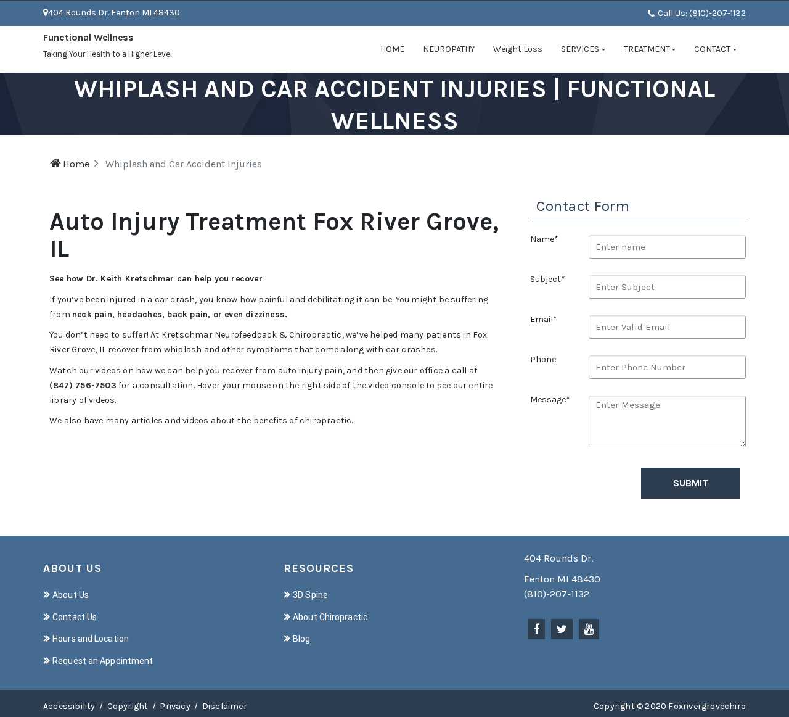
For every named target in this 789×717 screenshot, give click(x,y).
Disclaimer (224, 706)
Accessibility (69, 706)
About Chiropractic (330, 617)
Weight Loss (517, 49)
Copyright (128, 706)
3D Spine (310, 595)
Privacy (175, 706)
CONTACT (712, 49)
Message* (550, 399)
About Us (70, 595)
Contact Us (74, 617)
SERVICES (580, 49)
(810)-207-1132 (556, 594)
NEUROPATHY (449, 49)
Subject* (547, 279)
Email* (543, 319)
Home (76, 164)
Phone (543, 359)
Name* (544, 239)
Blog (301, 639)
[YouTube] (589, 629)
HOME (392, 49)
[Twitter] (562, 629)
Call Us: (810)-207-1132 (702, 13)
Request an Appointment (102, 661)
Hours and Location (90, 639)
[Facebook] (536, 629)
